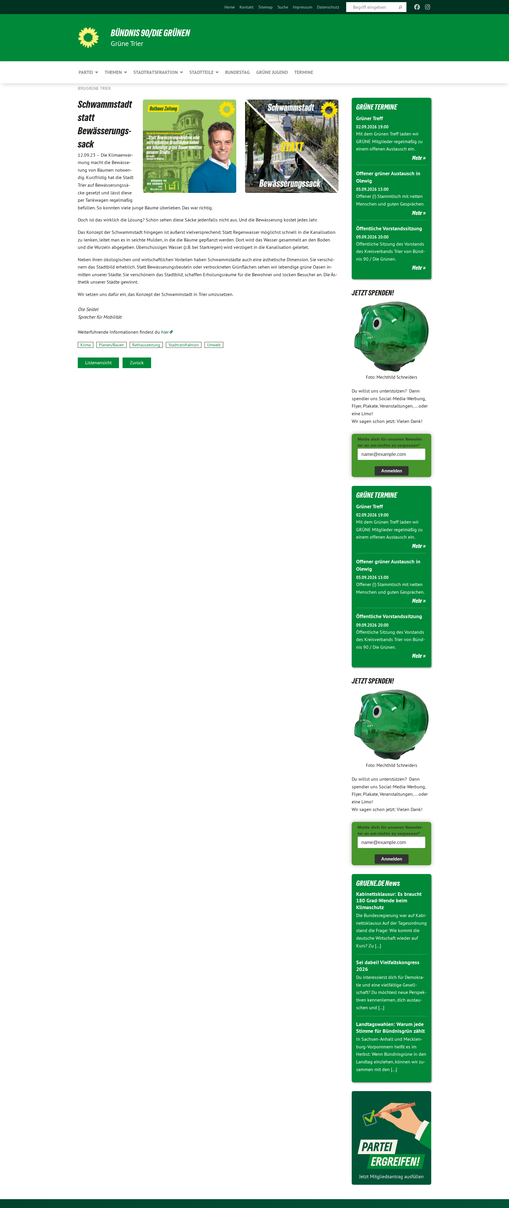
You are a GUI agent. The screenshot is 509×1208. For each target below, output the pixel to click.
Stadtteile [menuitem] (201, 72)
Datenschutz (328, 7)
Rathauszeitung (146, 344)
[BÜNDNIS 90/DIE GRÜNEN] (88, 37)
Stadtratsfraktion (183, 344)
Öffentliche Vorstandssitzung (389, 228)
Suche (282, 7)
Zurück (137, 362)
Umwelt (214, 344)
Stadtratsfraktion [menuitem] (155, 72)
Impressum (302, 7)
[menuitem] (229, 7)
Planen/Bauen (111, 344)
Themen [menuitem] (113, 72)
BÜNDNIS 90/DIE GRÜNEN (150, 33)
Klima (85, 344)
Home (229, 7)
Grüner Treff (369, 118)
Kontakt (246, 7)
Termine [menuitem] (303, 72)
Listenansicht (98, 362)
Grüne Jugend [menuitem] (272, 72)
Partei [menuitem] (86, 72)
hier (165, 332)
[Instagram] (428, 7)
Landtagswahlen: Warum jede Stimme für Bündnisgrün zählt (390, 1027)
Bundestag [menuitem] (237, 72)
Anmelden (391, 470)
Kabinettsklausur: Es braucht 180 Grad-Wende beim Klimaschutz (389, 901)
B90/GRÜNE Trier (94, 88)
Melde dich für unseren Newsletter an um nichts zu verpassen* (390, 442)
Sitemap (265, 7)
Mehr (417, 157)
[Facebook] (417, 7)
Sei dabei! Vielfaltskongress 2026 (387, 965)
